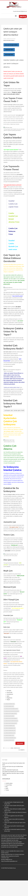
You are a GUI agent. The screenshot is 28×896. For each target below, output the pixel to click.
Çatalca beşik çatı (9, 706)
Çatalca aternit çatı (9, 703)
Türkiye (7, 790)
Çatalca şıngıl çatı (9, 735)
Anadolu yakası (8, 783)
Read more (20, 743)
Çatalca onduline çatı (10, 730)
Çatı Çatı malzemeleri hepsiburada (10, 770)
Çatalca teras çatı (9, 740)
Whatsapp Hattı (9, 54)
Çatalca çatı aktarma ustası (11, 708)
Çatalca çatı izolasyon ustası (12, 711)
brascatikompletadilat (9, 40)
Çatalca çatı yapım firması (11, 718)
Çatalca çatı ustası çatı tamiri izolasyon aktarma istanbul (13, 31)
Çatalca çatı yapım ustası (10, 723)
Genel (6, 788)
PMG (6, 868)
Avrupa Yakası (8, 785)
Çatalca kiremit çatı (9, 725)
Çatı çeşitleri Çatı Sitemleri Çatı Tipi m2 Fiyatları (13, 771)
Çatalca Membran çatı (10, 728)
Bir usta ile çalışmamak (17, 190)
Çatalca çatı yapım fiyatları (11, 720)
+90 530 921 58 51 (9, 49)
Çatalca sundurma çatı (10, 737)
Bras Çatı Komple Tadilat (11, 45)
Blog (6, 786)
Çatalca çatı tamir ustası (10, 713)
